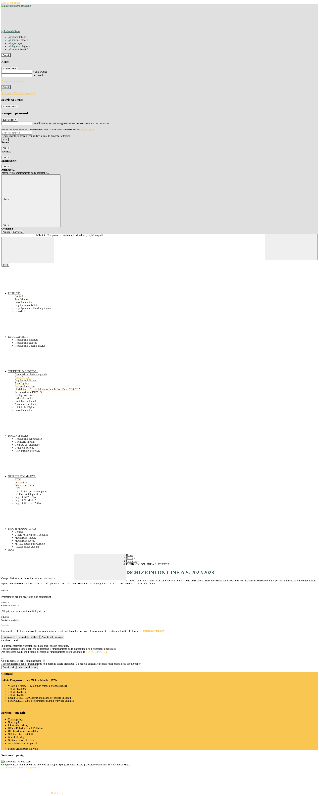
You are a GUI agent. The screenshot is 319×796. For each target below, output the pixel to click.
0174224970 (19, 691)
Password (38, 75)
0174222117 (19, 694)
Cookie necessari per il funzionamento (21, 660)
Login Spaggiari (86, 129)
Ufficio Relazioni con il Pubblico (25, 728)
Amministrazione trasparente (23, 743)
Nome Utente (40, 71)
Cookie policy (15, 719)
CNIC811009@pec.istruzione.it (44, 700)
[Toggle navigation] (27, 250)
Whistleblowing (16, 737)
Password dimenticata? (13, 81)
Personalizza (9, 637)
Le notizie (131, 561)
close (5, 265)
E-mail (36, 123)
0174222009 (19, 688)
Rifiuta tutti (28, 637)
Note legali (13, 722)
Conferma (17, 232)
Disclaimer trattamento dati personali (20, 767)
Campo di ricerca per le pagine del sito (21, 578)
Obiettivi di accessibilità (20, 734)
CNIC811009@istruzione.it (43, 697)
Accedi (6, 55)
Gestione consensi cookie (21, 740)
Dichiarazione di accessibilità (23, 731)
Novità (129, 558)
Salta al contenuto (10, 2)
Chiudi (6, 148)
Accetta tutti (52, 637)
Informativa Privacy (18, 725)
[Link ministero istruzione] (16, 5)
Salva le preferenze (27, 667)
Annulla (6, 232)
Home (129, 555)
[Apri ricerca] (291, 247)
